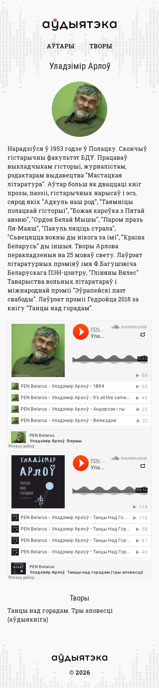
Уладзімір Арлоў (79, 66)
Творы (100, 46)
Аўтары (61, 46)
